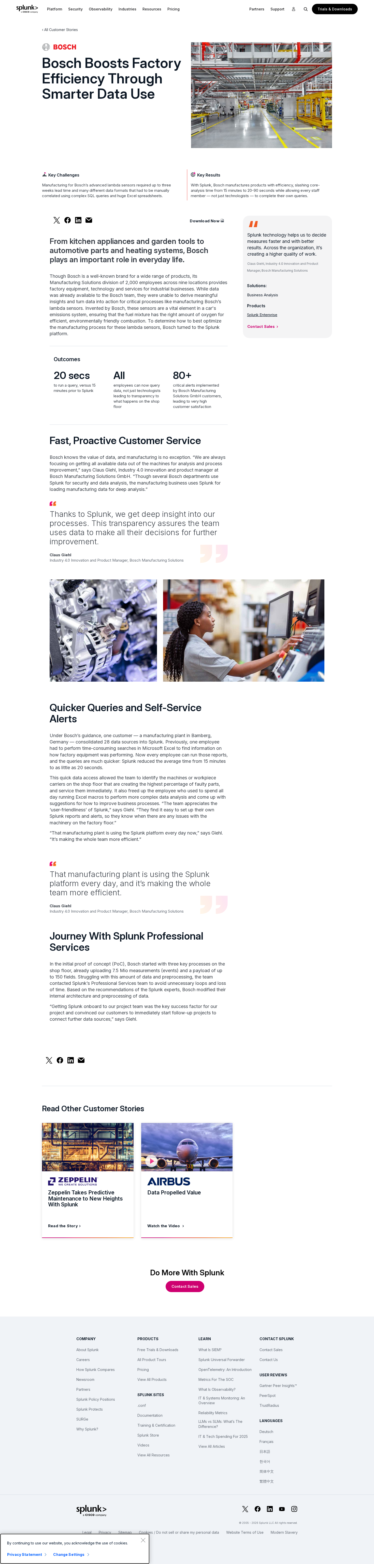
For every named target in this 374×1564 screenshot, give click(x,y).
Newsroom (85, 1379)
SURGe (82, 1419)
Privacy (105, 1532)
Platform (54, 9)
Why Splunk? (87, 1429)
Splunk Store (148, 1435)
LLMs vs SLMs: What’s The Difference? (220, 1424)
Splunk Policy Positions (95, 1399)
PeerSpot (268, 1395)
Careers (83, 1359)
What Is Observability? (217, 1389)
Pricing (143, 1369)
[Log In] (294, 9)
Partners (83, 1389)
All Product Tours (151, 1359)
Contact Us (269, 1359)
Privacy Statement (24, 1554)
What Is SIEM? (210, 1350)
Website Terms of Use (245, 1532)
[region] (75, 1548)
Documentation (150, 1415)
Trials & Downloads (335, 9)
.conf (141, 1405)
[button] (54, 9)
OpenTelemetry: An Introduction (225, 1369)
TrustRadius (269, 1405)
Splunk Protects (89, 1409)
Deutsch (266, 1431)
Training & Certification (156, 1425)
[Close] (143, 1540)
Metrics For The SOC (216, 1379)
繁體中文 (267, 1481)
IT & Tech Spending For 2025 (223, 1436)
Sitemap (125, 1532)
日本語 (265, 1451)
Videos (143, 1445)
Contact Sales (261, 326)
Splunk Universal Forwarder (221, 1359)
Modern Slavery (284, 1532)
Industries (127, 9)
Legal (87, 1532)
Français (267, 1441)
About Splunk (87, 1350)
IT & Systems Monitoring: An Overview (221, 1400)
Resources (151, 9)
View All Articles (211, 1446)
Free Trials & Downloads (157, 1350)
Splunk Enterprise (262, 314)
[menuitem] (54, 9)
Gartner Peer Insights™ (278, 1385)
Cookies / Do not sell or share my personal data (179, 1532)
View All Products (152, 1379)
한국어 (265, 1461)
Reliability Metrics (212, 1413)
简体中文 (267, 1471)
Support (277, 9)
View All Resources (153, 1455)
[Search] (306, 9)
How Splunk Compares (95, 1369)
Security (75, 9)
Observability (100, 9)
